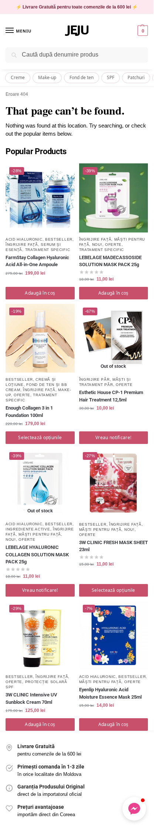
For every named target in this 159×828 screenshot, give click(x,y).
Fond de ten (82, 77)
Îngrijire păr (94, 379)
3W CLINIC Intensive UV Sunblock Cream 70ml (31, 698)
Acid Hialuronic (24, 239)
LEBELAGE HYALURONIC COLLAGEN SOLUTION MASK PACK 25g (37, 554)
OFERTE (113, 244)
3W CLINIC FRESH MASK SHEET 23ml (113, 546)
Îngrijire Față (22, 244)
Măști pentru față (39, 534)
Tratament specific (47, 250)
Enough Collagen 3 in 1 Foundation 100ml (29, 411)
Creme (18, 77)
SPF (110, 77)
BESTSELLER (58, 239)
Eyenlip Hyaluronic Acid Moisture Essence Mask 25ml (110, 693)
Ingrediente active (28, 529)
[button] (142, 31)
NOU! (97, 244)
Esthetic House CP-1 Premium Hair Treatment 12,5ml (111, 396)
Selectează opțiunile (40, 437)
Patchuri (136, 77)
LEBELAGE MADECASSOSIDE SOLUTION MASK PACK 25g (110, 261)
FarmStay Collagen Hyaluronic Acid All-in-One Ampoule (37, 261)
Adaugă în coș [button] (40, 293)
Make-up (47, 77)
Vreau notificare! (113, 437)
